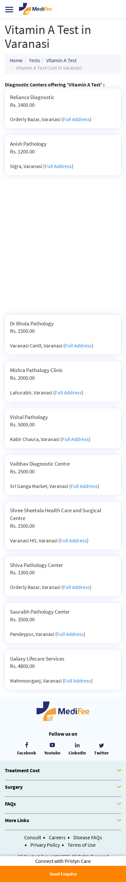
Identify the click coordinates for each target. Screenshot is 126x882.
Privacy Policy (45, 845)
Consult (32, 837)
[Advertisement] (63, 248)
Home (16, 60)
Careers (57, 837)
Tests (34, 60)
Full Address (76, 119)
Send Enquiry (63, 874)
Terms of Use (82, 845)
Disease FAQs (87, 837)
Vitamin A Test (61, 60)
